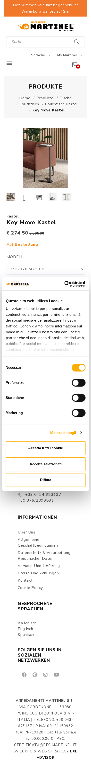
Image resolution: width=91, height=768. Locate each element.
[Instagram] (45, 674)
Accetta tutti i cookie (45, 448)
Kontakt (25, 580)
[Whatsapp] (67, 674)
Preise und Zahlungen (38, 573)
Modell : (16, 257)
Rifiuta (45, 480)
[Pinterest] (34, 674)
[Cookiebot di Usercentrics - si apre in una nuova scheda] (64, 284)
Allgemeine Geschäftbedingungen (38, 542)
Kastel (13, 216)
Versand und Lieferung (39, 566)
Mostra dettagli (63, 433)
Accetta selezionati (46, 464)
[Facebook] (23, 674)
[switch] (78, 383)
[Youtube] (56, 674)
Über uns (26, 532)
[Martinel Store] (46, 26)
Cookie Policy (30, 587)
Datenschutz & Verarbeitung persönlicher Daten (44, 555)
